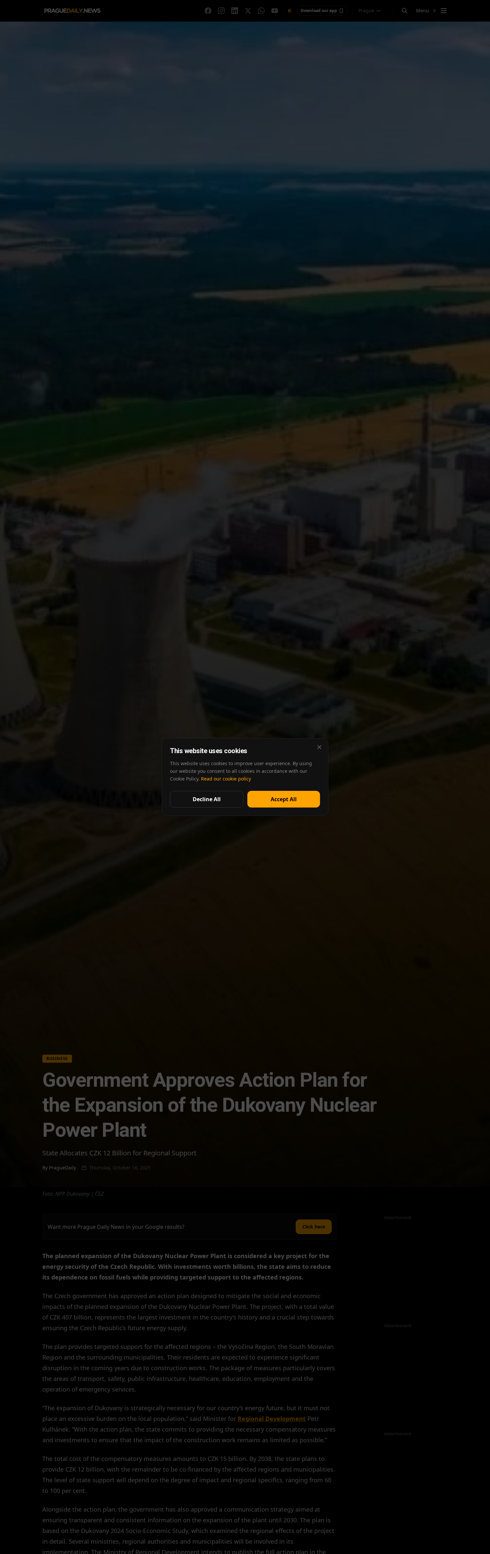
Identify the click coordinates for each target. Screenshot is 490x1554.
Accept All (284, 799)
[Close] (319, 747)
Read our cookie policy (226, 778)
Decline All (207, 799)
